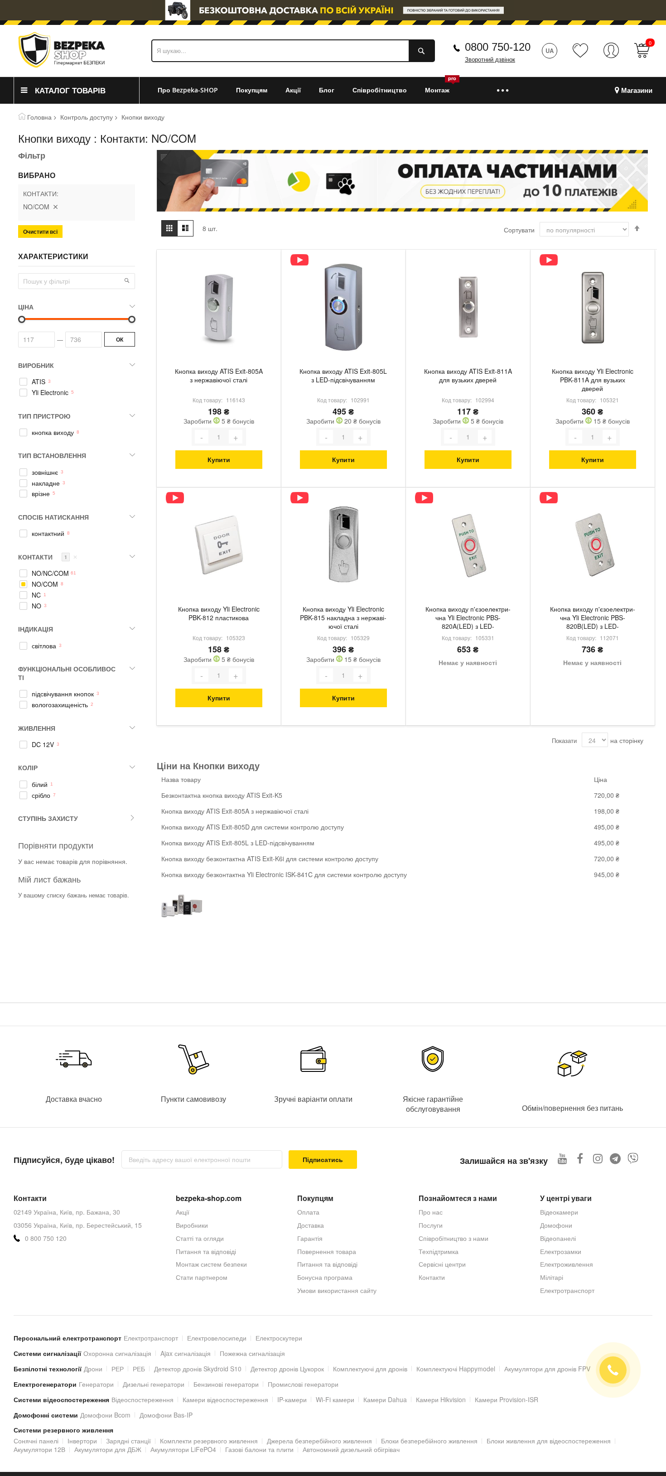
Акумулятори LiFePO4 (183, 1449)
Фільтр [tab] (31, 155)
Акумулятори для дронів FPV (547, 1368)
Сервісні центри (442, 1264)
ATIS (38, 381)
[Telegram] (615, 1158)
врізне (41, 493)
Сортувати (519, 229)
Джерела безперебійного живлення (319, 1440)
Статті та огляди (200, 1238)
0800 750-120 (498, 47)
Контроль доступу (86, 116)
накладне (46, 483)
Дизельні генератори (153, 1384)
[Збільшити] (235, 437)
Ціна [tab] (26, 306)
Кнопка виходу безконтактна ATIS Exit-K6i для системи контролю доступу (269, 858)
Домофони (556, 1225)
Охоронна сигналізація (117, 1353)
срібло (41, 795)
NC (36, 595)
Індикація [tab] (35, 628)
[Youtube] (562, 1158)
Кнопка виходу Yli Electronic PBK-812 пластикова (219, 613)
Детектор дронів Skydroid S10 (197, 1368)
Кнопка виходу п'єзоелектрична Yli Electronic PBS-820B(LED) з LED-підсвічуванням (592, 618)
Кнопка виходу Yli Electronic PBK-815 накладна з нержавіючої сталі (343, 618)
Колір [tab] (28, 767)
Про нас (431, 1211)
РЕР (117, 1368)
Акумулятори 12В (39, 1449)
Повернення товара (326, 1251)
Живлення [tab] (36, 728)
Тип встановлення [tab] (52, 455)
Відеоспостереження (142, 1399)
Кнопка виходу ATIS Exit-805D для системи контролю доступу (252, 826)
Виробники (192, 1225)
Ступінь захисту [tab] (48, 818)
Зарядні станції (128, 1440)
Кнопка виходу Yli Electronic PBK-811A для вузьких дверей (592, 380)
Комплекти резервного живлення (209, 1440)
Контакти (432, 1277)
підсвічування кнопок (63, 694)
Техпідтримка (438, 1251)
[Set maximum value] (21, 319)
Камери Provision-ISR (506, 1399)
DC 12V (43, 744)
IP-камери (292, 1399)
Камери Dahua (385, 1399)
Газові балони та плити (259, 1449)
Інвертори (82, 1440)
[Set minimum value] (131, 319)
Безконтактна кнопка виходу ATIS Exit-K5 (221, 795)
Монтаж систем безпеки (211, 1264)
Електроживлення (566, 1264)
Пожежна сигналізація (252, 1353)
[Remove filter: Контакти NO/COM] (55, 207)
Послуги (431, 1225)
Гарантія (310, 1238)
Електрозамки (560, 1251)
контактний (48, 533)
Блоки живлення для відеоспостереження (549, 1440)
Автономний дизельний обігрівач (351, 1449)
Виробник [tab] (36, 365)
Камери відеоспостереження (225, 1399)
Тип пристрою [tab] (44, 415)
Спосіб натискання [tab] (53, 516)
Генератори (96, 1384)
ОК (119, 339)
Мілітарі (551, 1277)
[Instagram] (597, 1158)
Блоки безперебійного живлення (429, 1440)
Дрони (93, 1368)
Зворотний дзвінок (490, 59)
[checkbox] (76, 381)
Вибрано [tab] (36, 175)
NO (36, 606)
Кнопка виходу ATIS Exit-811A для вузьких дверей (468, 375)
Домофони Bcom (105, 1414)
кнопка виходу (53, 432)
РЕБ (139, 1368)
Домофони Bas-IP (166, 1414)
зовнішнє (45, 472)
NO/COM (45, 584)
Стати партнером (201, 1277)
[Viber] (633, 1158)
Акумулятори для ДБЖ (107, 1449)
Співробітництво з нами (453, 1238)
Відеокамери (559, 1211)
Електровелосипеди (216, 1337)
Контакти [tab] (47, 556)
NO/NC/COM (50, 573)
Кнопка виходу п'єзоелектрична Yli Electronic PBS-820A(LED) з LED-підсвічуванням (468, 618)
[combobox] (293, 50)
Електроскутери (279, 1337)
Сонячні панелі (36, 1440)
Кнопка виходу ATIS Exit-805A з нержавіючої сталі (219, 375)
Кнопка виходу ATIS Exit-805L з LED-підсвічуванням (343, 375)
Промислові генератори (303, 1384)
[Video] (299, 259)
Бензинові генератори (226, 1384)
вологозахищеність (60, 704)
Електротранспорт (567, 1290)
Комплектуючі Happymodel (455, 1368)
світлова (44, 646)
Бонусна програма (324, 1277)
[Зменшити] (201, 437)
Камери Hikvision (441, 1399)
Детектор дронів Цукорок (287, 1368)
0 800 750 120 (46, 1238)
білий (40, 784)
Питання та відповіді (206, 1251)
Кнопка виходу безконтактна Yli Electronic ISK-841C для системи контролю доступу (284, 874)
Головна (39, 116)
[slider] (333, 10)
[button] (126, 280)
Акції (182, 1211)
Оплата (308, 1211)
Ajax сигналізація (185, 1353)
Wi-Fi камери (335, 1399)
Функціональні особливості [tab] (67, 673)
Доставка (310, 1225)
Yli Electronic (50, 392)
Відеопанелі (558, 1238)
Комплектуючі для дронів (370, 1368)
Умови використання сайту (336, 1290)
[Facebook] (580, 1158)
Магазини (636, 90)
